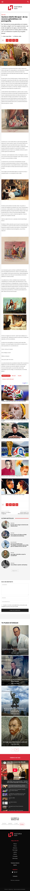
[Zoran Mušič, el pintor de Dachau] (5, 564)
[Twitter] (10, 40)
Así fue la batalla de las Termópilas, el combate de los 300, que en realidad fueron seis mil (20, 545)
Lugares (15, 852)
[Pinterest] (13, 40)
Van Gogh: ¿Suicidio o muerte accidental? (15, 742)
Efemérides (15, 858)
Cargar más (14, 570)
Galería (15, 865)
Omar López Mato (7, 36)
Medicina (12, 523)
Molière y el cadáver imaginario (6, 513)
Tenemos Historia (15, 863)
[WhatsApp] (16, 40)
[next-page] (16, 749)
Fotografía (15, 856)
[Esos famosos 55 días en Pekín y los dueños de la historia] (5, 535)
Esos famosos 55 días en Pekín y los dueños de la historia (19, 535)
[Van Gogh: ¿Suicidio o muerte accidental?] (5, 554)
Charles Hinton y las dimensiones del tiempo (23, 513)
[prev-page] (13, 749)
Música (15, 843)
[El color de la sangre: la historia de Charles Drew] (5, 525)
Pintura (3, 14)
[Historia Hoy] (15, 7)
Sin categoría (13, 542)
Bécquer (14, 375)
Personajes (15, 850)
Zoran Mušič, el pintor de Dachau (19, 564)
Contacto (15, 876)
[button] (2, 2)
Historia (15, 677)
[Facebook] (7, 40)
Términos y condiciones (15, 880)
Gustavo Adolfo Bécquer (8, 379)
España (19, 375)
